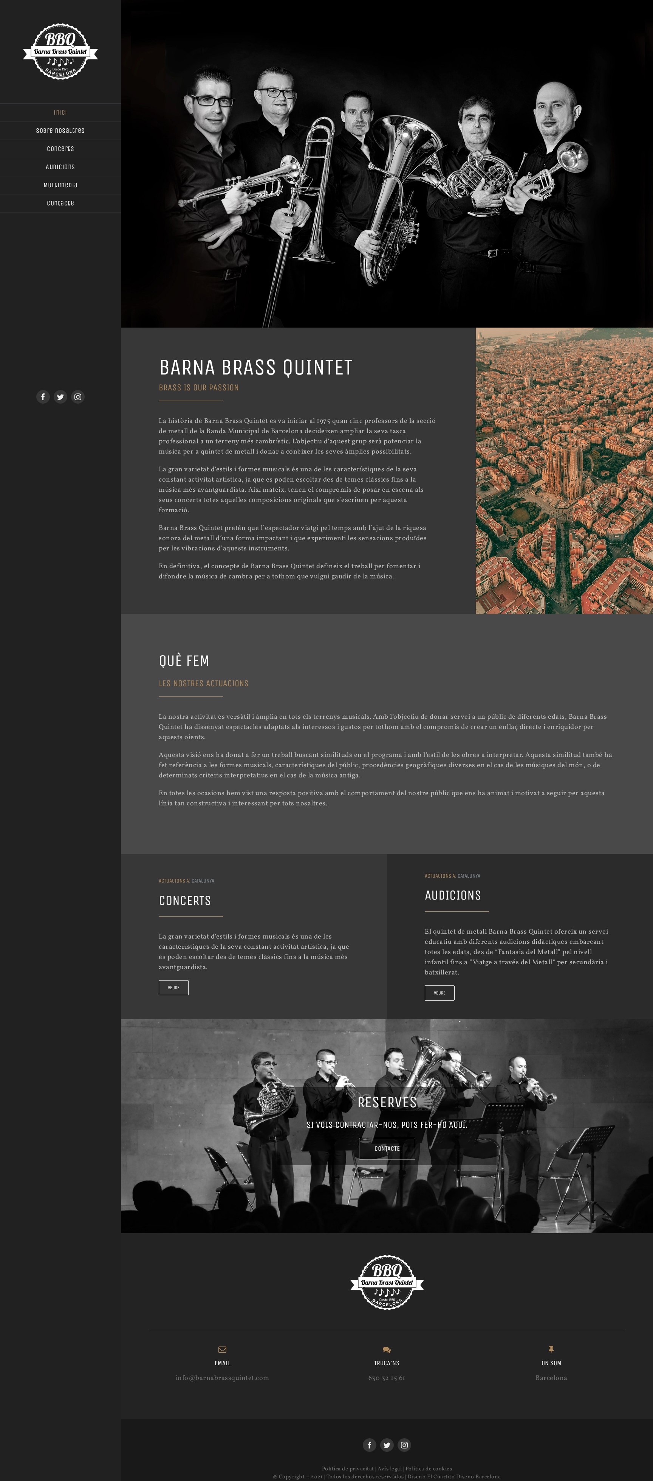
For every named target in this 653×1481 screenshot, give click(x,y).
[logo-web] (60, 26)
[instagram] (78, 397)
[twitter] (60, 397)
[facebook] (43, 397)
